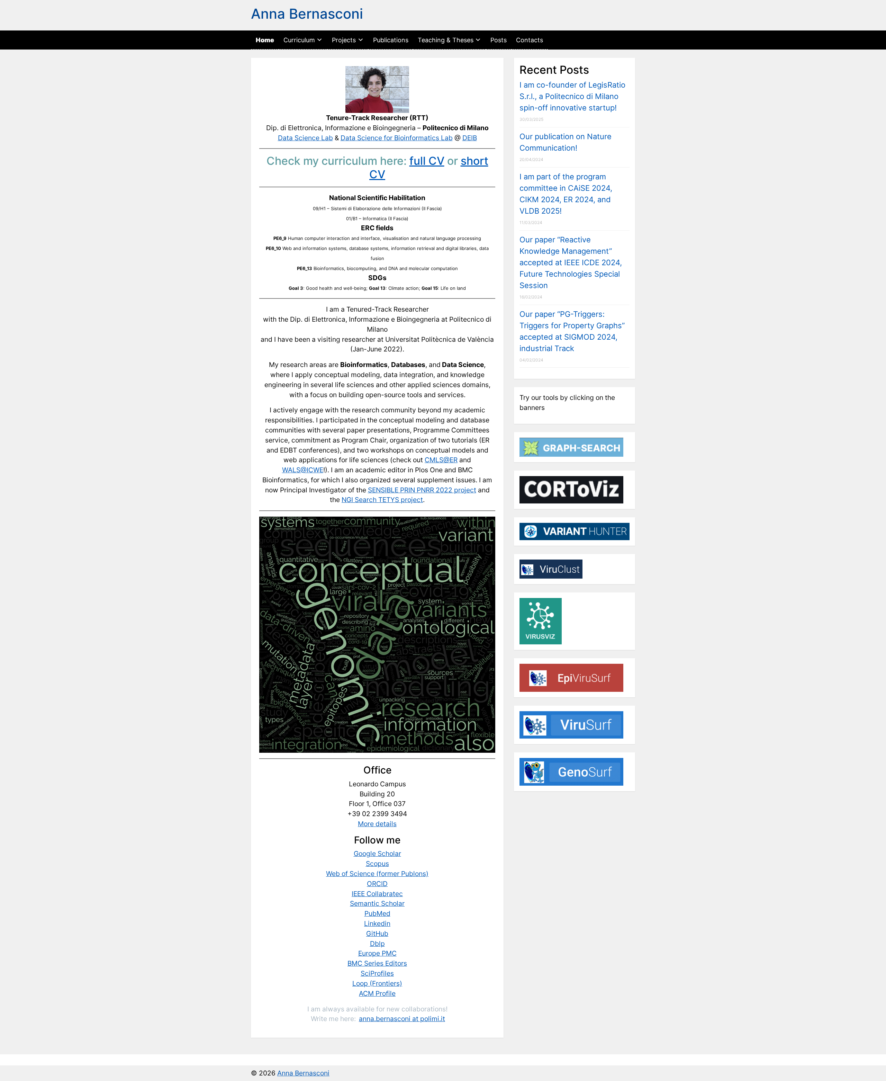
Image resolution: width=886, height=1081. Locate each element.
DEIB (469, 138)
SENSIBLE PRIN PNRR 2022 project (422, 490)
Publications (390, 40)
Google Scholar (377, 853)
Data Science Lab (305, 138)
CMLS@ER (441, 460)
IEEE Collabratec (377, 894)
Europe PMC (377, 953)
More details (377, 824)
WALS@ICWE (302, 470)
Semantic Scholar (377, 903)
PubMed (377, 913)
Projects (344, 40)
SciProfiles (377, 973)
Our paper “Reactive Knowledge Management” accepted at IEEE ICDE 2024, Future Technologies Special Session (570, 262)
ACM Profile (377, 993)
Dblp (377, 943)
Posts (498, 40)
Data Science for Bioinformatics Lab (397, 138)
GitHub (377, 933)
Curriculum (299, 40)
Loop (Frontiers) (377, 983)
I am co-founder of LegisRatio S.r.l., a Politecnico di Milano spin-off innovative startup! (572, 96)
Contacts (529, 40)
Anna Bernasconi (307, 13)
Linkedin (377, 923)
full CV (426, 161)
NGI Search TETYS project (382, 499)
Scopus (377, 863)
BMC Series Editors (377, 963)
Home (265, 40)
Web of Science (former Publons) (377, 873)
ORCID (377, 883)
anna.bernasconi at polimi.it (402, 1019)
